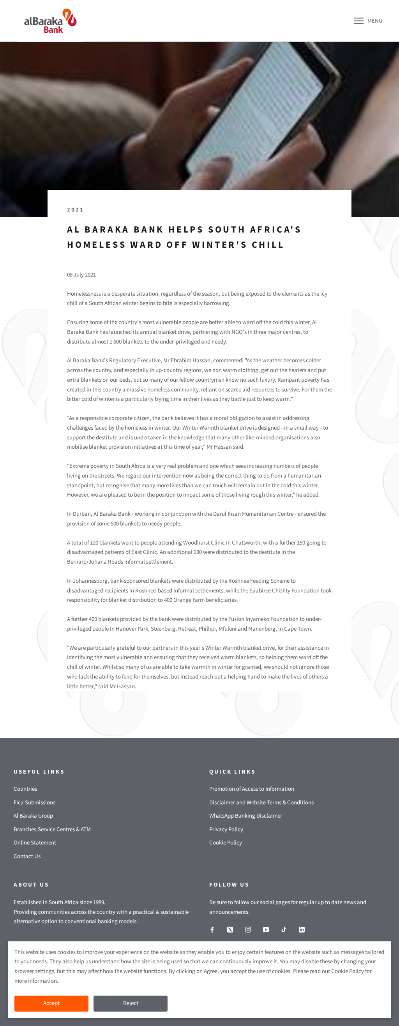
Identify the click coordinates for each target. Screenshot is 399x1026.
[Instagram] (248, 929)
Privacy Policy (226, 829)
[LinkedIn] (302, 929)
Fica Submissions (34, 802)
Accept (51, 1003)
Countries (25, 789)
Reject (130, 1003)
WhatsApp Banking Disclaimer (245, 816)
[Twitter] (230, 929)
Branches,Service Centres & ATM (52, 829)
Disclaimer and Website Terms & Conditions (261, 802)
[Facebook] (212, 929)
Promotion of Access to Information (251, 789)
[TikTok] (284, 929)
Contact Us (27, 856)
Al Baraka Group (33, 816)
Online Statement (35, 842)
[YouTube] (266, 929)
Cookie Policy (225, 842)
